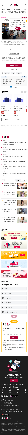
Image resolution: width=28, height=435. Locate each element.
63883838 (8, 402)
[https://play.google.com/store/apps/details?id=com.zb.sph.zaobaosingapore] (14, 396)
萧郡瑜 (3, 19)
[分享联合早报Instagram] (26, 390)
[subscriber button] (25, 5)
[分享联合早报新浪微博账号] (10, 393)
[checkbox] (4, 348)
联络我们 (9, 387)
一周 (23, 180)
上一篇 (4, 77)
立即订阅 (14, 381)
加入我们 (21, 384)
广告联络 (15, 384)
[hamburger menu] (2, 5)
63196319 (11, 400)
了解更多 (23, 26)
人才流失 (19, 73)
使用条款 (20, 344)
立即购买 (5, 119)
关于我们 (3, 384)
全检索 (2, 412)
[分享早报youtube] (18, 390)
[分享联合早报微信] (18, 393)
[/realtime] (8, 137)
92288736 (17, 405)
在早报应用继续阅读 (15, 65)
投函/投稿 (15, 387)
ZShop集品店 (9, 412)
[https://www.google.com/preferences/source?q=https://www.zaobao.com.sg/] (5, 415)
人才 (13, 73)
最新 (5, 137)
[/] (14, 5)
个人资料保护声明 (19, 409)
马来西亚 (7, 73)
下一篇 (23, 77)
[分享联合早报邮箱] (26, 393)
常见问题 (3, 387)
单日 (17, 180)
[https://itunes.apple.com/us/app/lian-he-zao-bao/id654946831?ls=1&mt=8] (5, 396)
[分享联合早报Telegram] (2, 393)
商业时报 (20, 412)
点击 (19, 340)
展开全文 (13, 69)
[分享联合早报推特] (10, 390)
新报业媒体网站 (4, 409)
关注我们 (9, 384)
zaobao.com (12, 424)
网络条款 (12, 409)
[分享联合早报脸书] (2, 390)
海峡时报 (15, 412)
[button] (20, 347)
